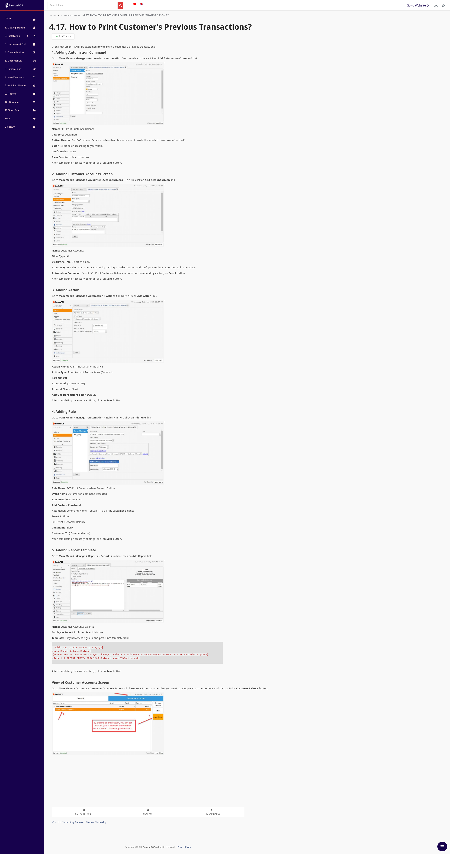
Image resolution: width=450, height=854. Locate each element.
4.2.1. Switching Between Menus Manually (80, 822)
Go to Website (417, 5)
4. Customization (70, 15)
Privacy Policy (184, 847)
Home (53, 15)
